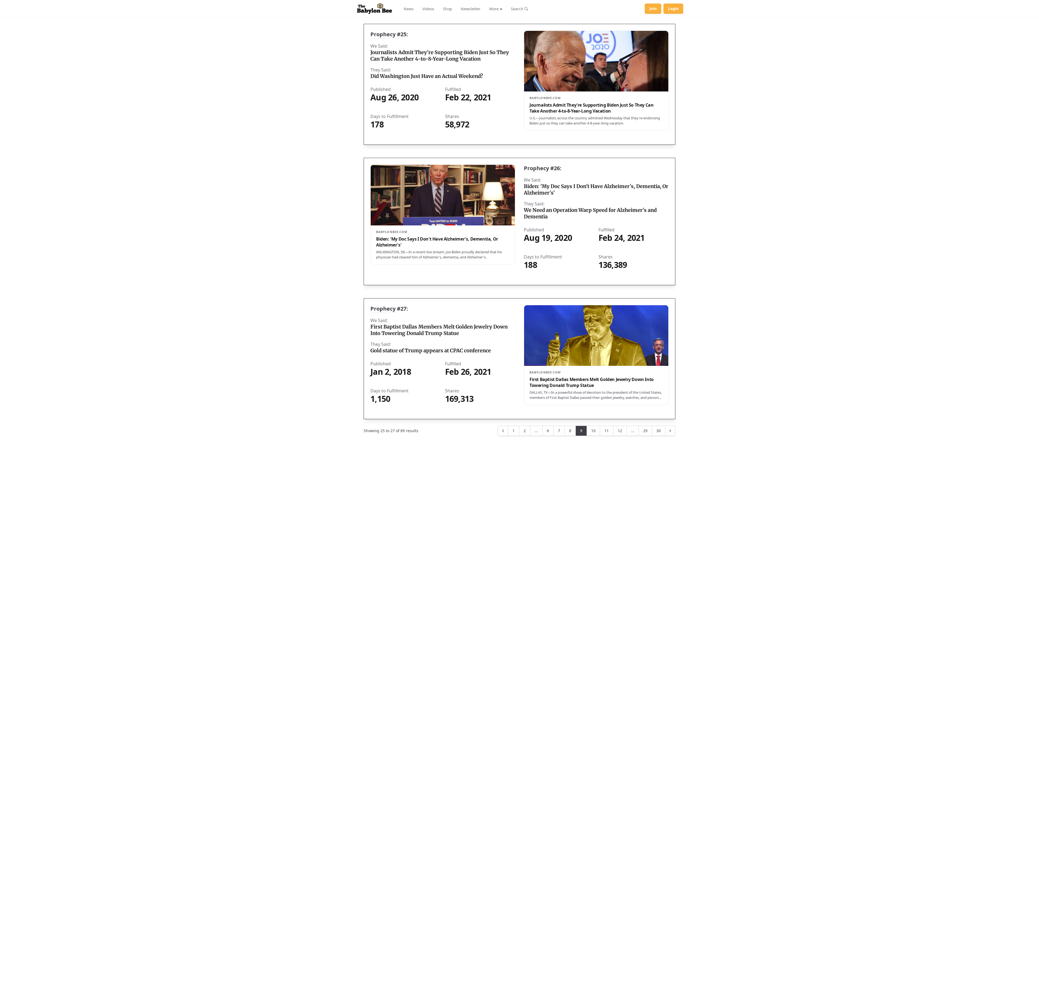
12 (620, 430)
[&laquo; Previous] (503, 431)
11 (606, 430)
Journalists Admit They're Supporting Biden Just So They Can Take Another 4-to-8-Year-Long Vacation (439, 55)
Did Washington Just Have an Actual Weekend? (426, 76)
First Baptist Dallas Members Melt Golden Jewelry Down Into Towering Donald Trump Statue (439, 330)
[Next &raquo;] (670, 431)
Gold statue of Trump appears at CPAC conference (430, 350)
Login (673, 8)
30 (658, 430)
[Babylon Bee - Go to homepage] (374, 8)
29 (645, 430)
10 (593, 430)
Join (653, 8)
